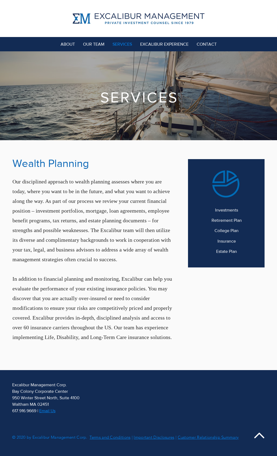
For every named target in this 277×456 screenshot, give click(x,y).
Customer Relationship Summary (208, 437)
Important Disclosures (154, 437)
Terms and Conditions (110, 437)
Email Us (47, 410)
